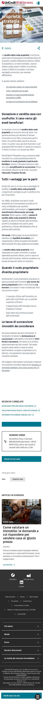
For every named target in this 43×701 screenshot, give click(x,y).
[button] (21, 626)
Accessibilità (21, 614)
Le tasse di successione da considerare (21, 101)
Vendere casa (17, 479)
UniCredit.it (12, 579)
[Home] (17, 3)
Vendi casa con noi (12, 695)
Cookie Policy (27, 601)
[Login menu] (38, 3)
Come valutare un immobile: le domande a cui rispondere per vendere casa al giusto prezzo (21, 534)
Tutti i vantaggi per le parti (17, 91)
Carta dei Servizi (10, 597)
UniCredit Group (29, 579)
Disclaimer (14, 601)
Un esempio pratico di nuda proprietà (21, 87)
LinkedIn (21, 586)
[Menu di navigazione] (38, 697)
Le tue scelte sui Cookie (21, 605)
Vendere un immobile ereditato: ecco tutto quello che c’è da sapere (21, 368)
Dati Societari (34, 597)
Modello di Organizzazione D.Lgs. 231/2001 (21, 610)
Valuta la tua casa (12, 459)
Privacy (22, 597)
